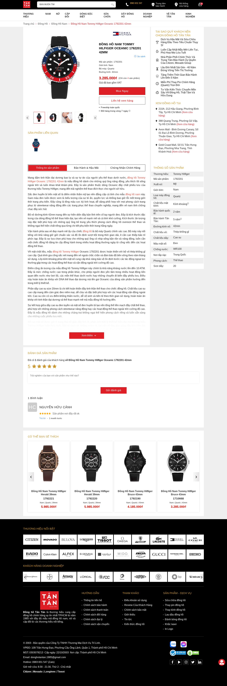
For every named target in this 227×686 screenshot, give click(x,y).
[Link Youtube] (179, 663)
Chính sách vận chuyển (96, 624)
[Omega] (122, 539)
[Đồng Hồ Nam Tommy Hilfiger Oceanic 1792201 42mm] (39, 117)
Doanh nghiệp (147, 15)
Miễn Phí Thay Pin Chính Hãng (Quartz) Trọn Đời (178, 83)
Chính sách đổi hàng (95, 614)
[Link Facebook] (172, 663)
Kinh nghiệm (190, 15)
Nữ (58, 13)
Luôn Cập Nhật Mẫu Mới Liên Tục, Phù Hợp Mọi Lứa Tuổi (180, 51)
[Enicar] (140, 554)
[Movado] (50, 539)
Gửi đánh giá (113, 390)
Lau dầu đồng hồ (174, 614)
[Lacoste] (159, 539)
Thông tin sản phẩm (47, 168)
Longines (49, 671)
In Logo (169, 629)
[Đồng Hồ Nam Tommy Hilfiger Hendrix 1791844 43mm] (178, 480)
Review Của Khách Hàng (138, 605)
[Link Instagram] (186, 663)
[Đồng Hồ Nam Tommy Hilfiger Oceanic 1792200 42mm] (36, 145)
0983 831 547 (136, 3)
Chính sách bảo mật (135, 610)
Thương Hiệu (28, 15)
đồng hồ (87, 231)
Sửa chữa (107, 15)
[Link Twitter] (192, 663)
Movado (37, 671)
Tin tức (128, 619)
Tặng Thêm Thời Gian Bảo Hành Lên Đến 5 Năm (179, 76)
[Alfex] (68, 554)
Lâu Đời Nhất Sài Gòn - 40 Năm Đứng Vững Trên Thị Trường (178, 69)
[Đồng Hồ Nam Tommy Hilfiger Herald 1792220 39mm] (48, 480)
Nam (48, 13)
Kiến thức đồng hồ (134, 624)
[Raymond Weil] (177, 554)
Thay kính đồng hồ (175, 610)
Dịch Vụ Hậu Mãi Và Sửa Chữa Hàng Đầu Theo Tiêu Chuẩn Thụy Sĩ (179, 42)
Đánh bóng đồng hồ (176, 619)
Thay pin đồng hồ (174, 605)
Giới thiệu (129, 614)
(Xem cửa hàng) (185, 124)
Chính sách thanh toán (96, 610)
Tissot (61, 671)
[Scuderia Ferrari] (140, 539)
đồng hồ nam (132, 194)
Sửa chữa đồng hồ (175, 600)
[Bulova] (68, 539)
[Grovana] (86, 554)
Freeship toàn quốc (110, 107)
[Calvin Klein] (50, 554)
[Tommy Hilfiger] (122, 37)
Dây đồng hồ (127, 15)
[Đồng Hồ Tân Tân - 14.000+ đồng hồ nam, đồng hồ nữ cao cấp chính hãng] (26, 5)
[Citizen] (32, 539)
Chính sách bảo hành (95, 605)
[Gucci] (159, 554)
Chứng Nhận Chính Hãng (125, 168)
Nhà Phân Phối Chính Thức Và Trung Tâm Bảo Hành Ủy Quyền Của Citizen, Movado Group (178, 60)
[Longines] (86, 539)
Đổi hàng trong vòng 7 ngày (115, 111)
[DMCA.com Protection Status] (193, 655)
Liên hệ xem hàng (122, 100)
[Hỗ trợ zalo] (173, 644)
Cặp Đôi (67, 15)
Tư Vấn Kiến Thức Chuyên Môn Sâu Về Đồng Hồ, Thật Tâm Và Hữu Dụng (178, 92)
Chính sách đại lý (93, 619)
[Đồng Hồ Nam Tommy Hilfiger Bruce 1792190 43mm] (92, 480)
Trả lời (42, 418)
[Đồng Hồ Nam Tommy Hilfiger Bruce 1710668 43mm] (135, 480)
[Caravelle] (104, 554)
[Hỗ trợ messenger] (184, 644)
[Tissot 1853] (104, 539)
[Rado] (32, 554)
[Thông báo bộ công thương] (178, 655)
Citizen (27, 671)
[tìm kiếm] (112, 4)
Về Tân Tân (170, 15)
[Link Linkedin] (199, 663)
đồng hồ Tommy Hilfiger (66, 251)
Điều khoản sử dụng (135, 600)
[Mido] (122, 554)
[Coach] (195, 539)
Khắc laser (171, 624)
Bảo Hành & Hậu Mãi (86, 168)
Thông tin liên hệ (93, 600)
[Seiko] (195, 554)
